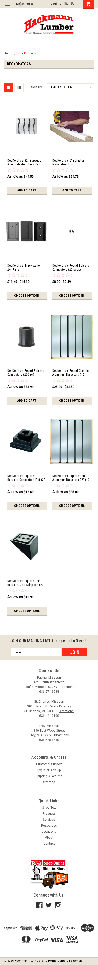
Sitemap (49, 782)
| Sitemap (75, 960)
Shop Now (49, 807)
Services (49, 819)
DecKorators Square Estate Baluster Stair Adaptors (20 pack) (25, 583)
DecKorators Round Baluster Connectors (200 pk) (26, 372)
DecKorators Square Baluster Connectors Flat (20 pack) (26, 478)
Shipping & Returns (49, 776)
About (49, 837)
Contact (49, 843)
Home (8, 53)
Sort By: (37, 87)
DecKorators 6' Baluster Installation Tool (68, 162)
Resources (49, 825)
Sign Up (69, 3)
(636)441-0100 (23, 4)
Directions (67, 687)
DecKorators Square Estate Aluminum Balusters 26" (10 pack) (71, 478)
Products (49, 813)
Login (54, 3)
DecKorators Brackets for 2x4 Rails (24, 267)
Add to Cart (26, 190)
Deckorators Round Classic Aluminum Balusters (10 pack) (70, 373)
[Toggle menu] (7, 7)
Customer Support (49, 764)
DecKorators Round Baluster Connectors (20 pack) (71, 267)
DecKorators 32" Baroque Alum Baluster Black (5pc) (24, 162)
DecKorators (27, 53)
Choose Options (27, 295)
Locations (49, 831)
